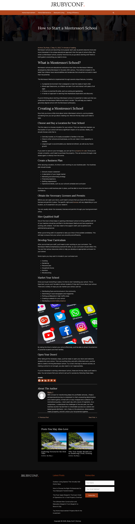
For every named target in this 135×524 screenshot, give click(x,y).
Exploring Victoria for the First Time (53, 452)
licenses (75, 202)
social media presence (58, 301)
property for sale (81, 151)
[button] (113, 13)
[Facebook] (39, 380)
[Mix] (51, 380)
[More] (54, 380)
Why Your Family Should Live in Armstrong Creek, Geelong (80, 452)
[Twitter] (42, 380)
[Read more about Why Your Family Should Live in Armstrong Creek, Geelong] (81, 441)
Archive (40, 47)
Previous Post (43, 417)
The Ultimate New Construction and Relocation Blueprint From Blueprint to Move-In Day (65, 504)
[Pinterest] (48, 380)
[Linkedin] (45, 380)
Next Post (93, 417)
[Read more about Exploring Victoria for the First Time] (54, 441)
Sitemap (78, 521)
